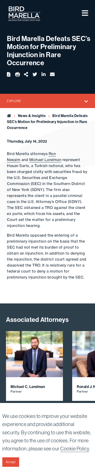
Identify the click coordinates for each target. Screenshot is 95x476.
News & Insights (32, 115)
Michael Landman (45, 159)
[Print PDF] (17, 75)
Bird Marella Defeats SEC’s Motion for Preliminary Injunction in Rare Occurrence (47, 121)
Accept (10, 462)
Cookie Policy (74, 448)
